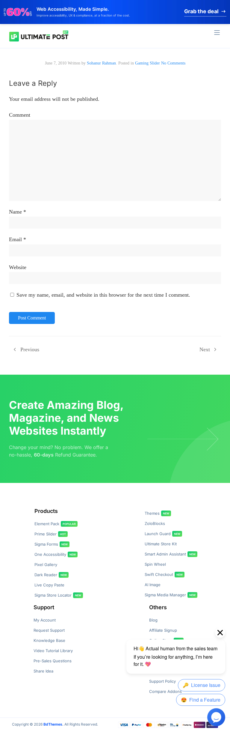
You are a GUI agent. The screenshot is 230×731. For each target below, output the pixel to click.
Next (204, 349)
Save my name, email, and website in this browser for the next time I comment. (103, 295)
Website (17, 267)
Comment (19, 115)
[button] (217, 32)
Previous (29, 349)
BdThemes (52, 724)
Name (15, 212)
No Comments (173, 63)
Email (15, 239)
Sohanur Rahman (101, 63)
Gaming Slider (147, 63)
